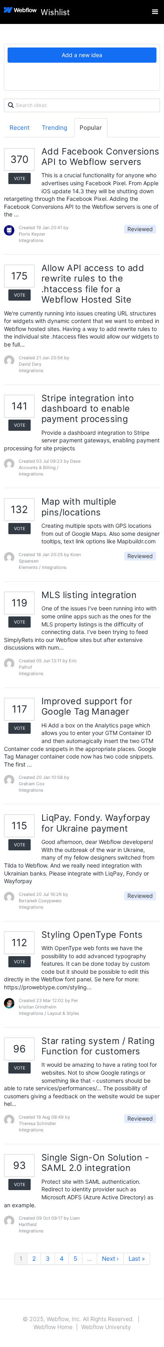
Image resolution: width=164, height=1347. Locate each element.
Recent (19, 127)
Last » (137, 1258)
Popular (91, 127)
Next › (110, 1258)
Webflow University (106, 1326)
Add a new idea (82, 55)
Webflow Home (52, 1326)
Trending (54, 127)
